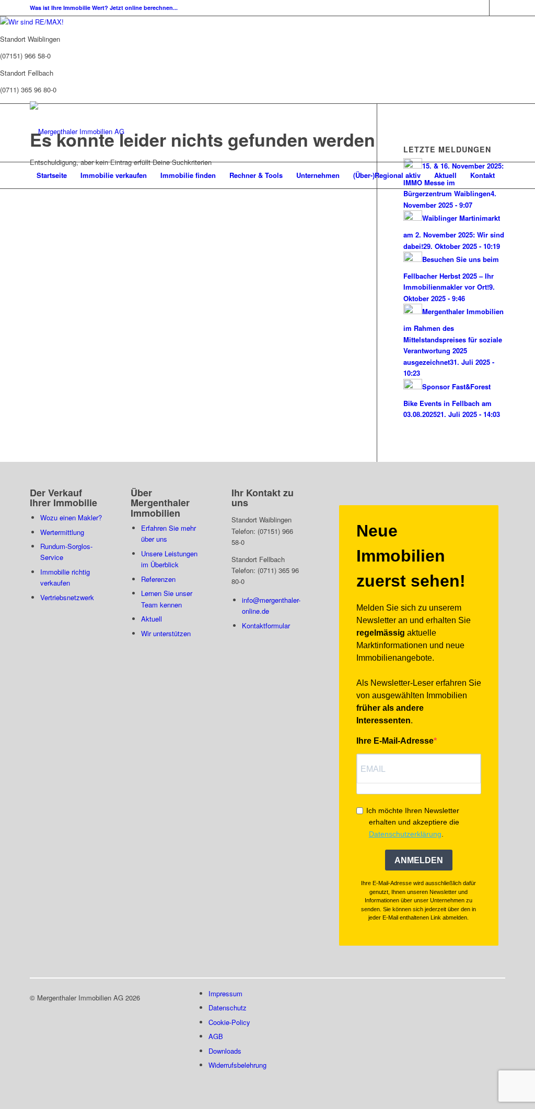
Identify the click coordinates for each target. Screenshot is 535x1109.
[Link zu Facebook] (481, 8)
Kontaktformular (266, 625)
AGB (215, 1036)
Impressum (225, 993)
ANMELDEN (418, 860)
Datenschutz (227, 1007)
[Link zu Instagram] (497, 8)
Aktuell (151, 619)
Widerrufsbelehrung (237, 1065)
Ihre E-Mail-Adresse (395, 740)
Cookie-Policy (229, 1022)
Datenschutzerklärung (405, 834)
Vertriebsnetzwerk (67, 597)
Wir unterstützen (166, 633)
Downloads (224, 1051)
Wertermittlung (62, 532)
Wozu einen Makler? (71, 517)
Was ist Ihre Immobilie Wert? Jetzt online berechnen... (104, 7)
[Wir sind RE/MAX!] (32, 22)
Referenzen (158, 579)
